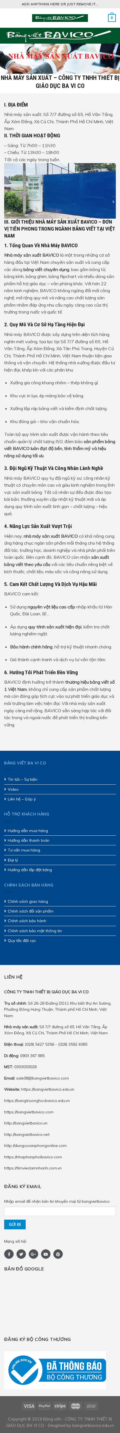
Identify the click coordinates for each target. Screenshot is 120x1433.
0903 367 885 (24, 1055)
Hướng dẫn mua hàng (28, 830)
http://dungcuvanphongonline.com (35, 1145)
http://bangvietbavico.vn (25, 1123)
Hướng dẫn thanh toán (28, 840)
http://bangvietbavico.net (26, 1134)
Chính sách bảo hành (27, 920)
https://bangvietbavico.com (29, 1111)
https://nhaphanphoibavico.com (33, 1156)
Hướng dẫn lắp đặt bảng (30, 869)
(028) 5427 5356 (40, 1044)
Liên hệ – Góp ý (22, 799)
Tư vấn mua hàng (24, 850)
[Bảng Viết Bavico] (60, 18)
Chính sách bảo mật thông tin (35, 930)
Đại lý (13, 860)
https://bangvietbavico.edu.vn (47, 1089)
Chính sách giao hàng (28, 901)
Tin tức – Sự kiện (22, 779)
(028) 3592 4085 (72, 1044)
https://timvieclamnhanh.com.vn (33, 1168)
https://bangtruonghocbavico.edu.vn (37, 1100)
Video (13, 789)
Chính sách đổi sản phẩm (31, 911)
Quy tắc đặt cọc (22, 940)
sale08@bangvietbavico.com (42, 1078)
